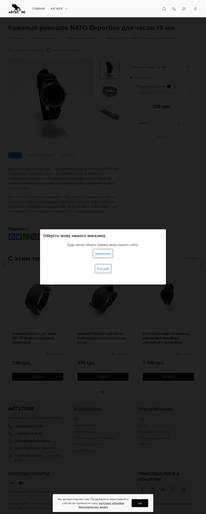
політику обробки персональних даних (101, 505)
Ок (140, 503)
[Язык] (184, 9)
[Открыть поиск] (164, 9)
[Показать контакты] (174, 9)
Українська (103, 253)
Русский (103, 268)
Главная (38, 8)
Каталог (57, 8)
